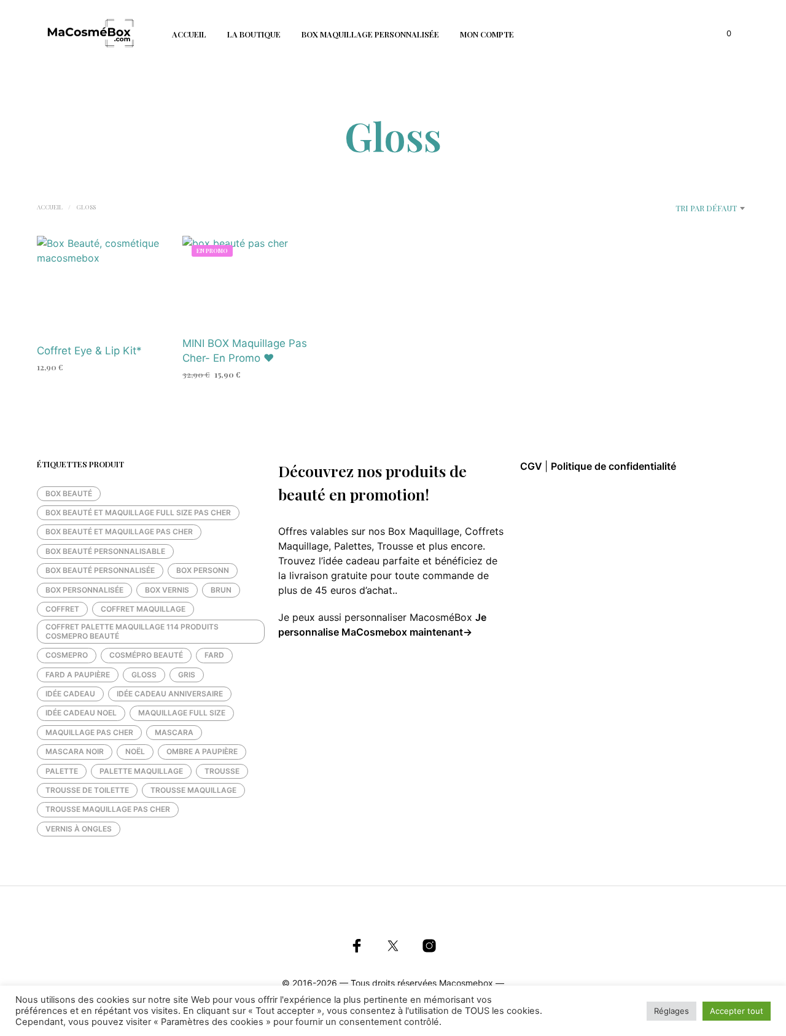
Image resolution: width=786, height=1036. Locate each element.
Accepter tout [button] (736, 1011)
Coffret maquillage (143, 608)
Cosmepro (66, 655)
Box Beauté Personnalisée (100, 570)
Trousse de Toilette (87, 790)
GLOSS (144, 674)
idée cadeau (70, 693)
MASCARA (174, 732)
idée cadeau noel (81, 712)
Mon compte (487, 34)
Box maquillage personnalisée (370, 34)
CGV (532, 466)
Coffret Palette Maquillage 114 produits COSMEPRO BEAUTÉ (132, 631)
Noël (135, 751)
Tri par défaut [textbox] (706, 208)
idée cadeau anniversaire (170, 693)
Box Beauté (68, 493)
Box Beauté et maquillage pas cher (119, 531)
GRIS (186, 674)
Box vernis (167, 589)
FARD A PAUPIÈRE (77, 674)
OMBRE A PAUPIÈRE (202, 751)
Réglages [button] (671, 1011)
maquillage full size (181, 712)
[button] (721, 34)
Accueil (189, 34)
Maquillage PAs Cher (89, 732)
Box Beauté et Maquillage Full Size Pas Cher (138, 512)
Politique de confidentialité (613, 466)
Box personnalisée (84, 589)
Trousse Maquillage (193, 790)
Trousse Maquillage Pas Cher (107, 809)
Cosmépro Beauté (146, 655)
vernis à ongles (78, 828)
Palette (61, 771)
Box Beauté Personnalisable (105, 551)
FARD (214, 655)
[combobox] (676, 208)
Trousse (221, 771)
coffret (62, 608)
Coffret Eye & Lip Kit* (89, 351)
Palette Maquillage (141, 771)
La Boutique (254, 34)
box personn (202, 570)
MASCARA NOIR (74, 751)
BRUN (221, 589)
